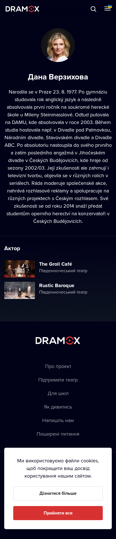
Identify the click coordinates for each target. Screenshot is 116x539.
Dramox (22, 9)
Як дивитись (58, 406)
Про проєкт (58, 366)
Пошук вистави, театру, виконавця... (61, 9)
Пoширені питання (58, 433)
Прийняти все (58, 513)
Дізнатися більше (58, 493)
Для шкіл (58, 393)
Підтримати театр (58, 379)
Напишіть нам (58, 420)
